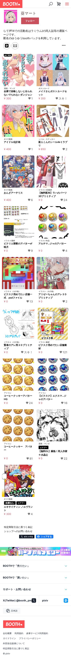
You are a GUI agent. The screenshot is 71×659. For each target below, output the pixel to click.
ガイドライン (9, 638)
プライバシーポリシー (30, 638)
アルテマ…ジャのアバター (52, 243)
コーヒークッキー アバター (18, 448)
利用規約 (19, 633)
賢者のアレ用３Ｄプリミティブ (18, 346)
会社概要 (7, 633)
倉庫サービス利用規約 (37, 633)
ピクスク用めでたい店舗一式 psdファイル (18, 296)
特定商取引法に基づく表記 (16, 648)
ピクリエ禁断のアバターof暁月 (18, 245)
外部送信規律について (14, 643)
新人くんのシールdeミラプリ (52, 144)
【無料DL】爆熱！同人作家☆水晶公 (52, 453)
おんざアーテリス (13, 192)
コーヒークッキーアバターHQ (18, 397)
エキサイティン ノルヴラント (18, 508)
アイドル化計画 (12, 142)
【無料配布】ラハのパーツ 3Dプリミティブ (53, 194)
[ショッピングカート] (59, 4)
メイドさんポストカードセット (52, 93)
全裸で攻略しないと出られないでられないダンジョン (18, 93)
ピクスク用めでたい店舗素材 (52, 346)
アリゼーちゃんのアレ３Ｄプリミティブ (52, 296)
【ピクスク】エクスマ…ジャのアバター (52, 397)
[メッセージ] (15, 45)
